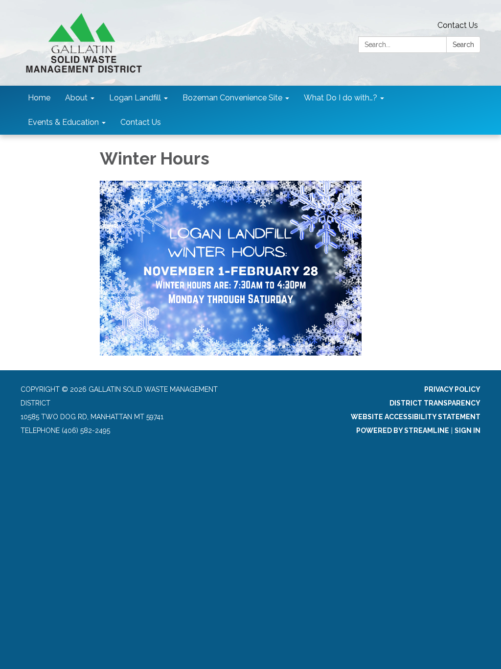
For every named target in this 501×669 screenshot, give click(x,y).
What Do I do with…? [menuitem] (340, 97)
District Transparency (434, 403)
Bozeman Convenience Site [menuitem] (232, 97)
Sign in (467, 430)
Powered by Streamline (402, 430)
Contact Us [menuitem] (140, 122)
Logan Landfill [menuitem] (135, 97)
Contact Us (457, 25)
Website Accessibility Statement (415, 417)
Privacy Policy (452, 389)
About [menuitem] (76, 97)
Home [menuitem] (39, 97)
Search (463, 44)
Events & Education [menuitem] (63, 122)
